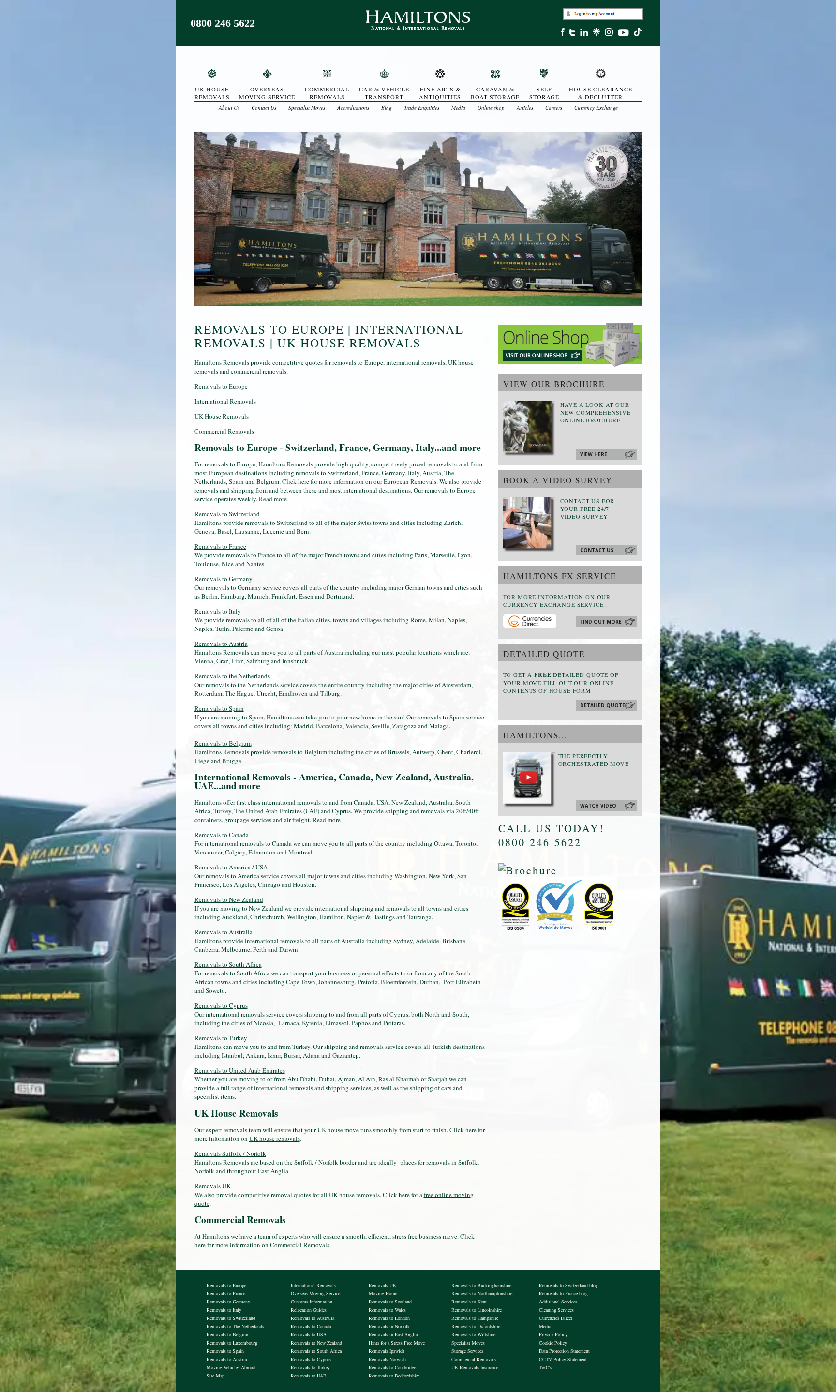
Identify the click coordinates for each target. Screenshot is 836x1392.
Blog (386, 107)
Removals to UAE (308, 1375)
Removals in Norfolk (389, 1326)
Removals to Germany (223, 578)
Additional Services (558, 1301)
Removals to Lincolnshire (476, 1309)
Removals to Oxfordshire (475, 1326)
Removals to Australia (223, 932)
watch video (598, 805)
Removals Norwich (387, 1359)
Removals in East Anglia (393, 1334)
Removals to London (389, 1318)
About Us (229, 107)
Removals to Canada (221, 834)
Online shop (491, 107)
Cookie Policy (553, 1342)
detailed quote (602, 705)
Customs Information (311, 1301)
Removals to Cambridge (392, 1367)
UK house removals (274, 1138)
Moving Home (383, 1293)
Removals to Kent (469, 1301)
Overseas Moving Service (315, 1293)
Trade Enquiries (421, 107)
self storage (544, 93)
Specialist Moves (306, 107)
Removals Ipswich (386, 1350)
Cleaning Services (556, 1309)
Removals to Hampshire (474, 1318)
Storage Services (467, 1350)
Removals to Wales (387, 1309)
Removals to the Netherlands (232, 676)
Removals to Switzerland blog (568, 1285)
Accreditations (353, 107)
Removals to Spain (219, 708)
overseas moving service (267, 93)
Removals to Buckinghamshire (481, 1285)
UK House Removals (221, 416)
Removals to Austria (221, 643)
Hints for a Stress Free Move (397, 1342)
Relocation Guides (309, 1309)
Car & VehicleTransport (384, 93)
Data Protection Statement (564, 1350)
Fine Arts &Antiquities (440, 93)
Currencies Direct (555, 1318)
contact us (596, 550)
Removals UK (212, 1186)
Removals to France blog (563, 1293)
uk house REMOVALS (212, 93)
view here (593, 454)
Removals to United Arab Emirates (239, 1070)
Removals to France (220, 546)
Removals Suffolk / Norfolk (230, 1153)
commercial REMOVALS (327, 93)
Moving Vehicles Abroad (231, 1367)
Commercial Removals (224, 431)
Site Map (215, 1375)
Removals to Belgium (223, 743)
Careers (553, 107)
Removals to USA (309, 1334)
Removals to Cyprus (221, 1005)
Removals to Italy (217, 611)
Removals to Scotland (390, 1301)
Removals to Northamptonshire (481, 1293)
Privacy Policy (553, 1334)
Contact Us (264, 107)
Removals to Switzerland (227, 513)
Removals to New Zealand (228, 899)
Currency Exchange (596, 107)
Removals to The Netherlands (235, 1326)
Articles (525, 107)
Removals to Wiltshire (473, 1334)
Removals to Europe (221, 386)
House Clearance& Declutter (600, 93)
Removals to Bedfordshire (394, 1375)
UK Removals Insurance (474, 1367)
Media (458, 107)
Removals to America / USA (231, 867)
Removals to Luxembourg (232, 1342)
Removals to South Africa (228, 964)
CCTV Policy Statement (563, 1359)
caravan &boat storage (495, 93)
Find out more (601, 621)
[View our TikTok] (640, 34)
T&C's (545, 1367)
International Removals (225, 401)
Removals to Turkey (220, 1037)
